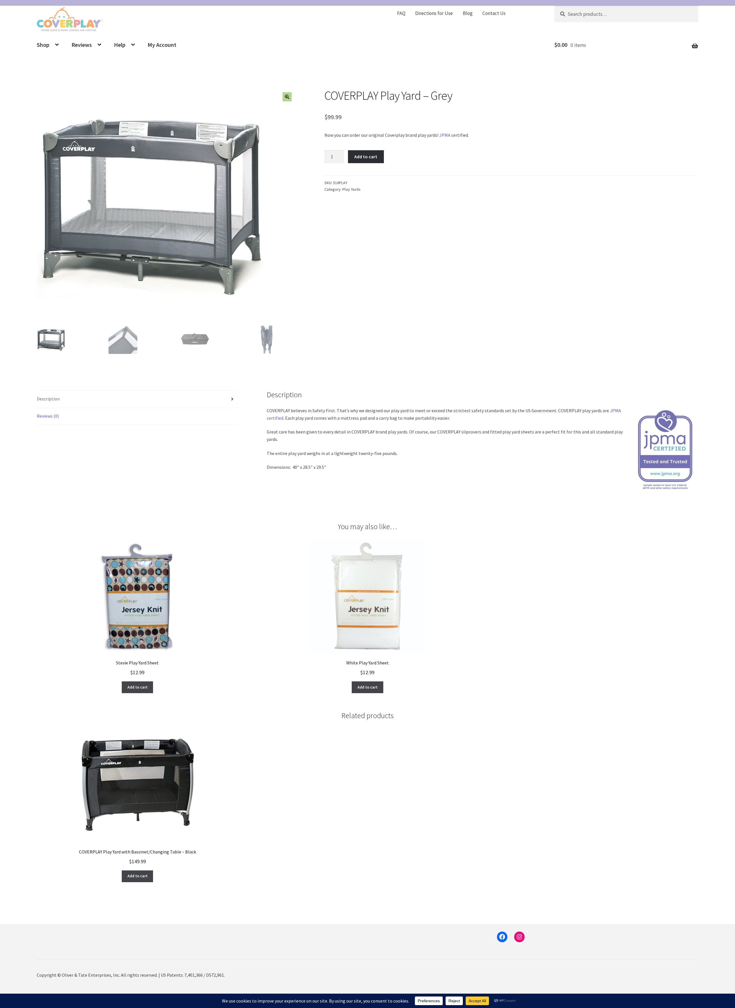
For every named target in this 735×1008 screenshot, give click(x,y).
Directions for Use (434, 13)
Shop (43, 44)
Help (119, 44)
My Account (162, 44)
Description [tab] (48, 399)
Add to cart (365, 156)
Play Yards (351, 189)
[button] (287, 96)
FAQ (401, 13)
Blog (468, 13)
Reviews (81, 44)
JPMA (444, 135)
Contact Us (494, 13)
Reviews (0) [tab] (48, 416)
